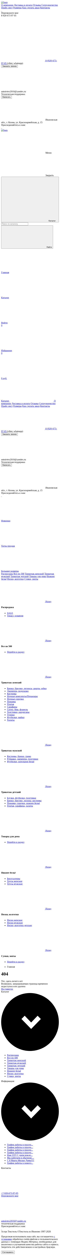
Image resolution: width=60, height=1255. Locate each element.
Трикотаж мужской (16, 1063)
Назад (48, 601)
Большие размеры (10, 571)
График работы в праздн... (20, 1144)
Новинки (5, 521)
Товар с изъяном (15, 615)
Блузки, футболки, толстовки (21, 798)
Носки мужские (15, 923)
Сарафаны (12, 707)
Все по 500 (19, 574)
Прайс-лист (7, 7)
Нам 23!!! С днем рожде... (19, 1155)
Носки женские (14, 920)
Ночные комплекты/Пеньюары (22, 696)
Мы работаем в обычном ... (20, 1158)
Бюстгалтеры (13, 878)
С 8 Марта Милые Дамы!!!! (20, 1160)
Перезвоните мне (9, 1196)
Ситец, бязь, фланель (17, 709)
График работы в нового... (20, 1163)
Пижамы (11, 701)
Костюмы (11, 693)
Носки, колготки (15, 579)
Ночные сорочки (15, 699)
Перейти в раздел (15, 652)
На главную (7, 989)
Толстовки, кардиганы (18, 712)
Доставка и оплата (23, 5)
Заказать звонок (9, 66)
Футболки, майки (15, 717)
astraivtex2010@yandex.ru (13, 1221)
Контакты (45, 7)
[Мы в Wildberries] (1, 10)
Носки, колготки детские (19, 925)
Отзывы (37, 5)
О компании (7, 5)
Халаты (11, 720)
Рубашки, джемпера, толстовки (22, 759)
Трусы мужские (15, 884)
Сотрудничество (50, 5)
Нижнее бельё (14, 1071)
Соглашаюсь (8, 1252)
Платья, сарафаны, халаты (20, 806)
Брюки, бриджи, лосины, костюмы (24, 800)
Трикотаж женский (34, 574)
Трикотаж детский (19, 576)
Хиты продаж (8, 546)
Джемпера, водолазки (18, 691)
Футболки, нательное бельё (20, 761)
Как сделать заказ (31, 7)
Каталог (52, 221)
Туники (11, 715)
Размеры (17, 7)
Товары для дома (37, 576)
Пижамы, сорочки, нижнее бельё (23, 803)
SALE (10, 613)
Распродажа (7, 574)
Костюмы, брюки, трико (19, 756)
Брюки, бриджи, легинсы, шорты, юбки (27, 688)
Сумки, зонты (31, 579)
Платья (10, 704)
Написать (6, 97)
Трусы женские (14, 881)
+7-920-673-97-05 (9, 1193)
